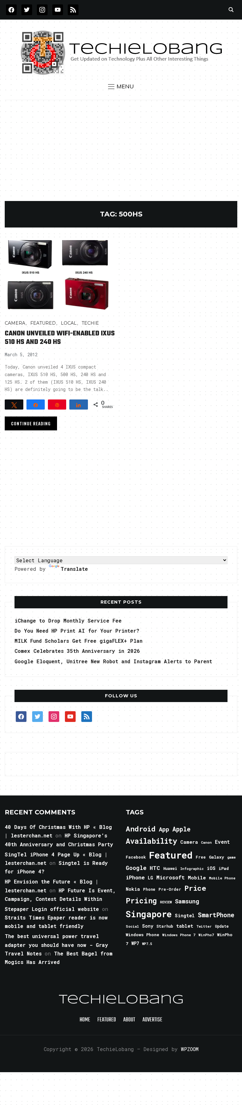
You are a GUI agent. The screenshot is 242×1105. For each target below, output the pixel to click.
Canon (206, 842)
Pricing (141, 900)
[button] (121, 86)
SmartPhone (216, 915)
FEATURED (43, 323)
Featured (171, 855)
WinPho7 (206, 934)
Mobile (197, 877)
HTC (155, 868)
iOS (211, 868)
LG (150, 878)
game (231, 857)
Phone (149, 889)
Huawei (170, 868)
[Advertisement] (121, 153)
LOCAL (69, 323)
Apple (181, 829)
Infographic (192, 868)
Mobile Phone (222, 878)
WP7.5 (147, 944)
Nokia (133, 889)
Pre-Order (169, 889)
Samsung (187, 901)
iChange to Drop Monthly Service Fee (68, 620)
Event (222, 841)
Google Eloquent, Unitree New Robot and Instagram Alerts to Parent (113, 661)
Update (222, 926)
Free (201, 857)
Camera (15, 323)
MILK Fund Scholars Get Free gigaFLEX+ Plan (78, 640)
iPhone (135, 877)
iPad (224, 868)
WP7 (135, 943)
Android (141, 828)
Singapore (149, 913)
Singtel (185, 916)
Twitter (204, 926)
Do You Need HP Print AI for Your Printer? (76, 630)
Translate (74, 568)
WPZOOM (190, 1049)
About (129, 1020)
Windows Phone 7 (178, 934)
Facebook (136, 857)
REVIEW (166, 902)
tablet (184, 926)
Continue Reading (31, 423)
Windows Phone (142, 934)
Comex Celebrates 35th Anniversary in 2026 (77, 650)
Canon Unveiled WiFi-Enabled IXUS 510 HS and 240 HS (60, 337)
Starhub (164, 926)
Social (132, 926)
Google (136, 868)
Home (85, 1020)
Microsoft (170, 877)
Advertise (152, 1020)
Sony (147, 926)
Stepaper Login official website (52, 909)
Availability (151, 841)
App (164, 829)
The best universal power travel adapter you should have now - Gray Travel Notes (56, 944)
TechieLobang (121, 1000)
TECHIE (90, 323)
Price (195, 888)
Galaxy (216, 857)
